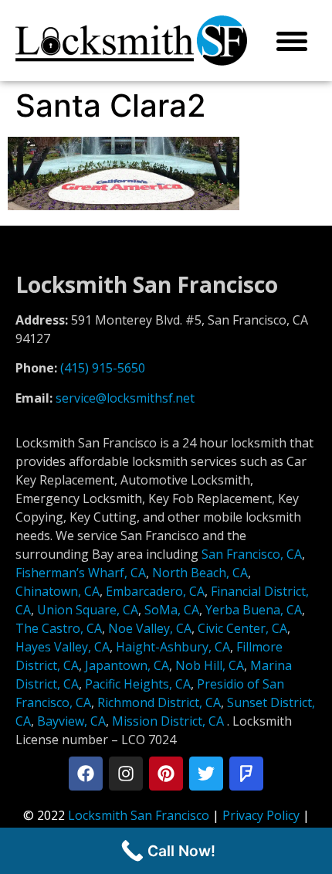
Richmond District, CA (159, 702)
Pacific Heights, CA (138, 683)
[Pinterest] (166, 774)
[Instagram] (126, 774)
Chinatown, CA (57, 591)
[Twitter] (206, 774)
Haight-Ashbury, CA (173, 646)
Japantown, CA (127, 665)
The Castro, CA (58, 628)
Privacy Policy (261, 815)
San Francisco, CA (252, 554)
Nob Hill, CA (209, 665)
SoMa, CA (171, 609)
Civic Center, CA (242, 628)
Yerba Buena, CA (253, 609)
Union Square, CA (87, 609)
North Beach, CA (200, 572)
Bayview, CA (71, 720)
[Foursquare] (246, 774)
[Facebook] (86, 774)
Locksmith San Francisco (138, 815)
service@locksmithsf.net (125, 397)
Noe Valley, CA (149, 628)
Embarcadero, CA (155, 591)
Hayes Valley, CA (62, 646)
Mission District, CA (168, 720)
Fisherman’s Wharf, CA (80, 572)
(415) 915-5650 (102, 367)
